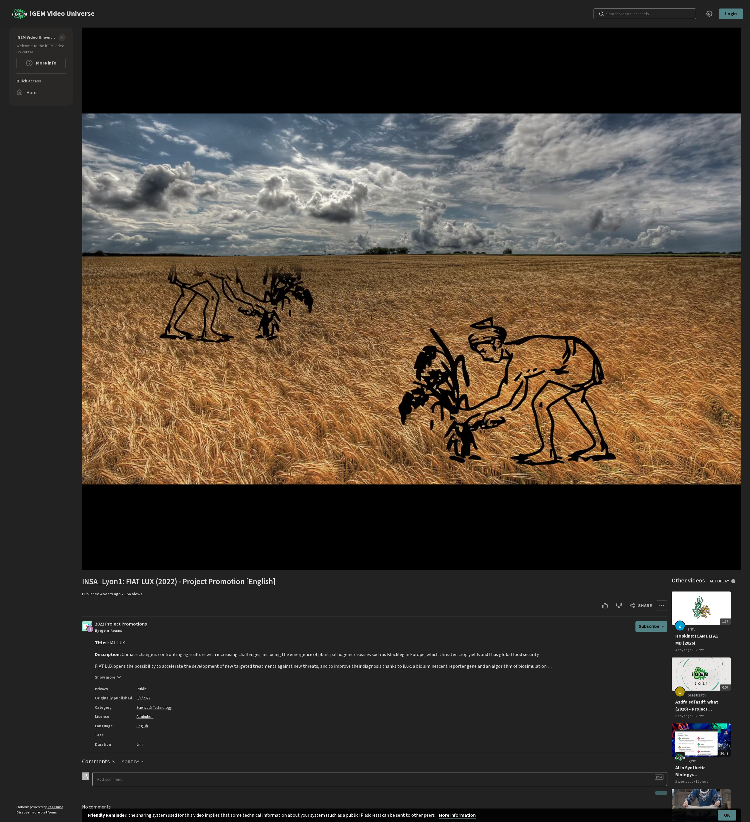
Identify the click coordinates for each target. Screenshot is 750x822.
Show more (105, 677)
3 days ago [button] (683, 650)
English (142, 726)
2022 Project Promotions (121, 624)
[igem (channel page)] (680, 757)
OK (727, 815)
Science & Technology (154, 707)
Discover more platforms (36, 812)
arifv (692, 629)
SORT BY (131, 762)
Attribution (145, 716)
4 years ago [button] (111, 594)
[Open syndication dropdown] (113, 762)
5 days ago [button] (683, 715)
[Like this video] (605, 605)
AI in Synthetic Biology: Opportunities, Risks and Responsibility (697, 771)
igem (692, 761)
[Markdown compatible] (659, 777)
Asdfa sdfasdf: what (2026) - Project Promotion (696, 706)
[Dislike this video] (619, 605)
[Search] (601, 14)
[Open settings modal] (709, 14)
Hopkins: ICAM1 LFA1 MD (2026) (696, 639)
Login (731, 14)
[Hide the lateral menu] (62, 37)
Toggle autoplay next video (735, 581)
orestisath (697, 695)
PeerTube (55, 807)
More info (46, 63)
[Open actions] (661, 605)
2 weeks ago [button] (684, 781)
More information (457, 815)
